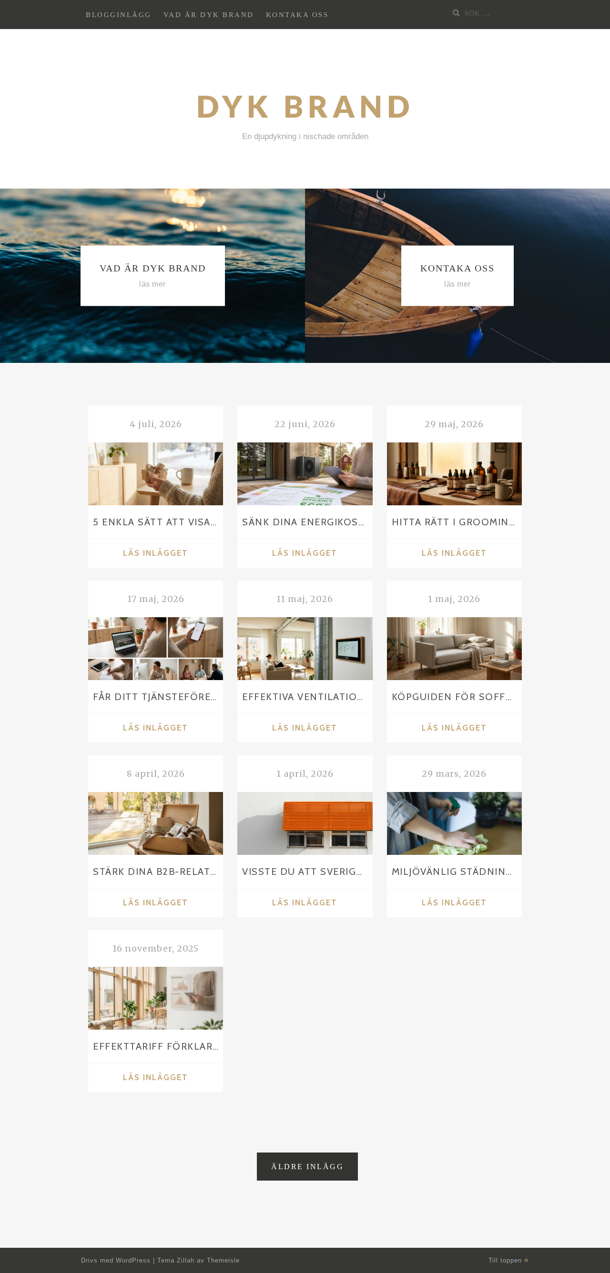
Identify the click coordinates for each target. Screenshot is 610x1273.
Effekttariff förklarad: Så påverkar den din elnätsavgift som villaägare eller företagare (158, 1046)
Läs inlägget (173, 554)
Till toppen (506, 1260)
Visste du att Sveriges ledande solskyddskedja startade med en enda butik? (307, 871)
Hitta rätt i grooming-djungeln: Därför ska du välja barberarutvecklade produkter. (457, 522)
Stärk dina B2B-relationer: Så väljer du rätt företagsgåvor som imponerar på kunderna (158, 871)
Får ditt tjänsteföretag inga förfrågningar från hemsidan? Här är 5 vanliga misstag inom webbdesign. (158, 696)
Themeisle (223, 1260)
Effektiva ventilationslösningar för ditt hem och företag (307, 696)
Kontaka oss (297, 15)
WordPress (133, 1260)
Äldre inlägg (307, 1167)
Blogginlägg (119, 15)
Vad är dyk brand (208, 15)
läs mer (152, 284)
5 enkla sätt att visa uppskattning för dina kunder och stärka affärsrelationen (158, 522)
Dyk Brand (305, 106)
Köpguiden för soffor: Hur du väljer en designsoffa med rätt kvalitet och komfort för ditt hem (457, 696)
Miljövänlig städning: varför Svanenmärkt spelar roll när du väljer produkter (457, 871)
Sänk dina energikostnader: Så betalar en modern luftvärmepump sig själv (307, 522)
